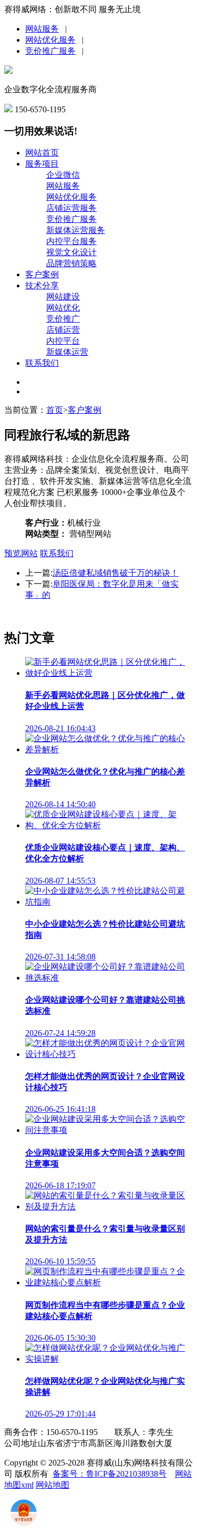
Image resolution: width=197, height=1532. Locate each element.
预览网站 (21, 553)
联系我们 (42, 362)
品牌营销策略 (71, 263)
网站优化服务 (50, 39)
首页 (54, 409)
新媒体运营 (67, 351)
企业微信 (63, 174)
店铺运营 (63, 329)
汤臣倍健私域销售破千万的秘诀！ (116, 572)
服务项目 (42, 163)
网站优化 (63, 307)
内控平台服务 (71, 241)
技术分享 (42, 285)
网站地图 (52, 1484)
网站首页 (42, 152)
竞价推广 (63, 318)
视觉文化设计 (71, 252)
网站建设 (63, 296)
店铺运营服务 (71, 207)
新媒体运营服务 (75, 230)
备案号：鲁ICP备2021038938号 (110, 1473)
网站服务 (42, 28)
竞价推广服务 (50, 50)
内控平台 (63, 340)
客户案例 (42, 274)
